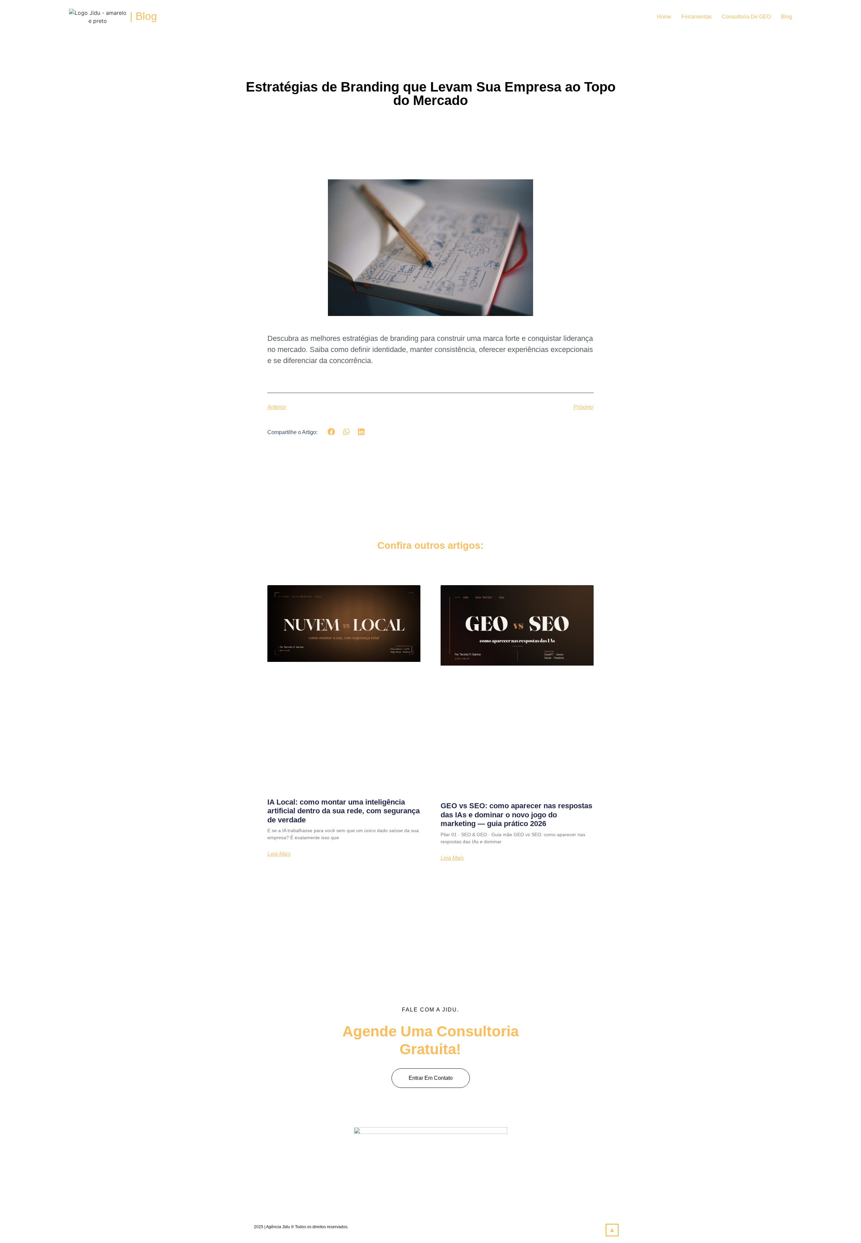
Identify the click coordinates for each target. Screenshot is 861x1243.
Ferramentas (696, 17)
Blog (786, 17)
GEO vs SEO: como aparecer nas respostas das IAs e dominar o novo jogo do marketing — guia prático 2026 (516, 815)
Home (664, 17)
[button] (331, 432)
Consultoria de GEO (746, 17)
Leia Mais (279, 854)
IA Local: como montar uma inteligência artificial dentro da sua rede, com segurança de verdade (343, 811)
